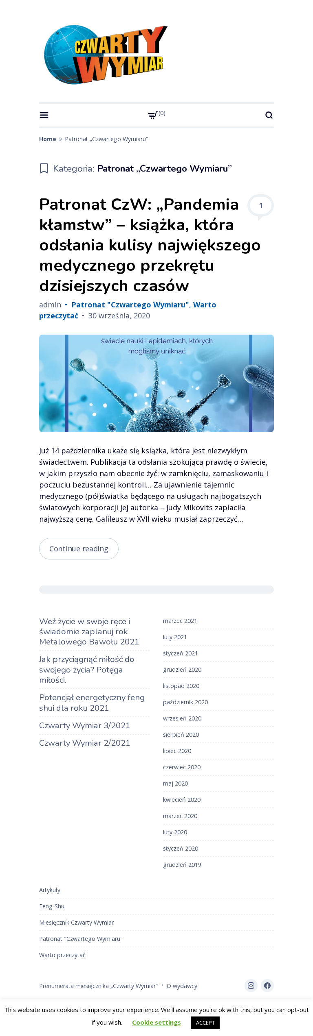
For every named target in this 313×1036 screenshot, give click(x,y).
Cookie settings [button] (156, 1022)
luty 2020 (175, 832)
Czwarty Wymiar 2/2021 (84, 743)
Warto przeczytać (62, 955)
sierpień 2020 (181, 734)
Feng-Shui (52, 906)
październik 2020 (185, 702)
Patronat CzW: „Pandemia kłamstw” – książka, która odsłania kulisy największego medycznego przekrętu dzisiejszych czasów (150, 245)
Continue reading (84, 551)
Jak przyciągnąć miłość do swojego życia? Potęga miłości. (86, 670)
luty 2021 (175, 637)
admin (50, 304)
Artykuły (49, 890)
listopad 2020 (181, 686)
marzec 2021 (180, 621)
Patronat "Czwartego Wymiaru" (130, 304)
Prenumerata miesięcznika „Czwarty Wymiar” (98, 986)
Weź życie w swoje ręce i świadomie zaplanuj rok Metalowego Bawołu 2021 (89, 632)
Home (47, 139)
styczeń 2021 (180, 653)
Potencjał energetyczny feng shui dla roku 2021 (92, 702)
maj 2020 (175, 783)
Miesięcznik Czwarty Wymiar (76, 922)
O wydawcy (182, 986)
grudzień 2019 (182, 864)
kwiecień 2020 (182, 799)
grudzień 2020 (182, 669)
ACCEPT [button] (205, 1022)
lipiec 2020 (177, 751)
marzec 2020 (180, 816)
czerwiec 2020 (182, 767)
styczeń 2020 (180, 848)
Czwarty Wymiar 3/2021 (84, 725)
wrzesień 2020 (182, 718)
